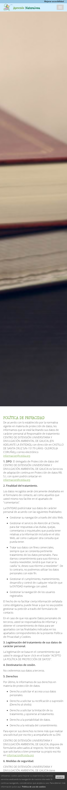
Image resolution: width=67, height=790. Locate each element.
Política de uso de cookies (34, 786)
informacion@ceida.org (16, 456)
